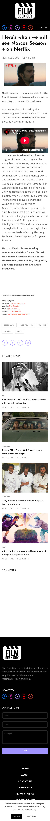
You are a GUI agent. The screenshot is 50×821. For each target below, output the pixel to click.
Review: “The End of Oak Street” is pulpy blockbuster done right (23, 452)
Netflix (7, 331)
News (19, 331)
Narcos (42, 325)
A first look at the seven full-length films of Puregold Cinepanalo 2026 (24, 553)
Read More (31, 816)
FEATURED (6, 446)
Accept (17, 816)
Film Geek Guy (11, 58)
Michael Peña (27, 325)
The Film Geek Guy (18, 303)
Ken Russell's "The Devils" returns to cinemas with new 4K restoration (24, 401)
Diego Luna (9, 325)
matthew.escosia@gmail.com (19, 314)
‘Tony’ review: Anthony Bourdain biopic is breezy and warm (22, 502)
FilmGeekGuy (16, 311)
